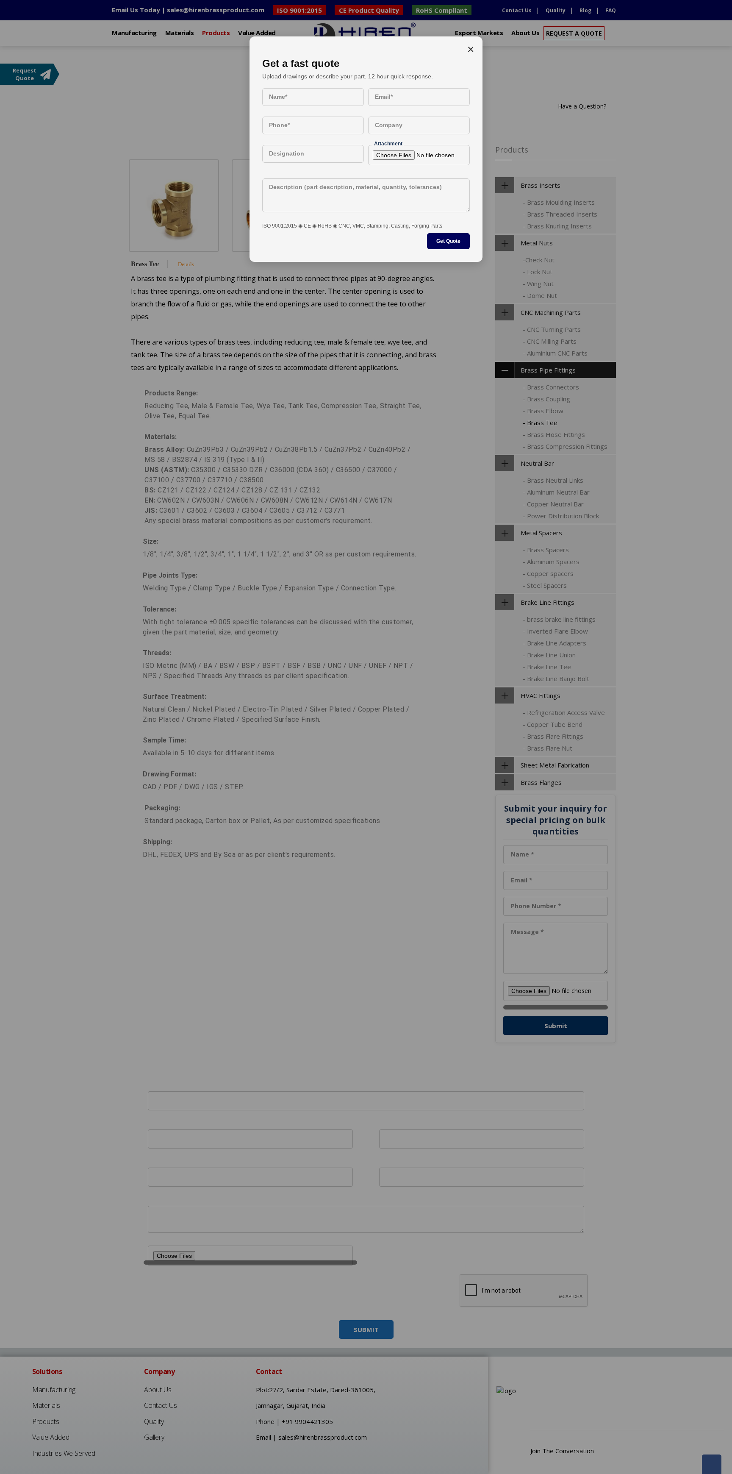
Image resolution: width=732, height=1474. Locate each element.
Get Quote (448, 241)
